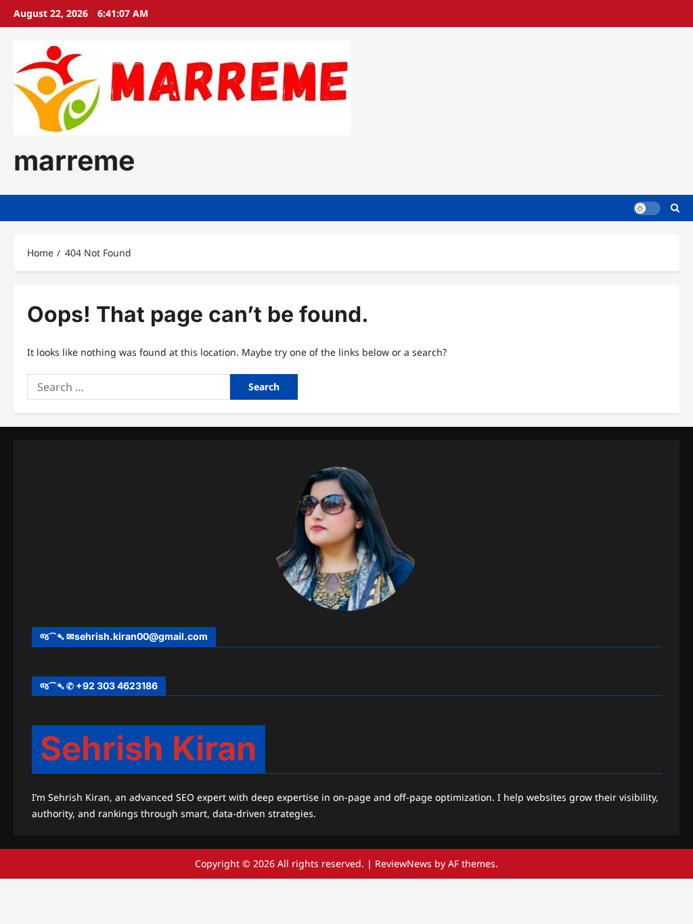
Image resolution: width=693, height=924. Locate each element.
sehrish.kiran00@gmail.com (141, 636)
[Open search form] (675, 208)
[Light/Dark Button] (647, 208)
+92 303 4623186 (117, 685)
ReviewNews (403, 863)
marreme (74, 160)
